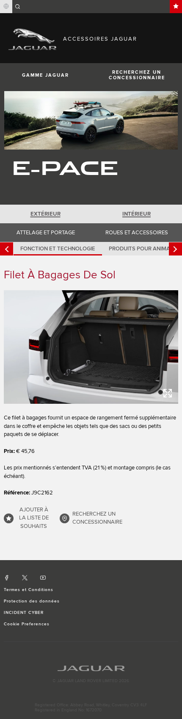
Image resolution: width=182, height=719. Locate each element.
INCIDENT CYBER (24, 612)
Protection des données (32, 601)
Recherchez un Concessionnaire (137, 75)
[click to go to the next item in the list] (175, 248)
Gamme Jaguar (45, 75)
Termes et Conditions (29, 589)
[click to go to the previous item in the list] (6, 248)
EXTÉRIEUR (45, 214)
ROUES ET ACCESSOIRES (136, 232)
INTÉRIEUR (136, 214)
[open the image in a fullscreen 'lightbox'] (91, 347)
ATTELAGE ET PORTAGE (46, 232)
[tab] (45, 214)
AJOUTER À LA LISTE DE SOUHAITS (34, 518)
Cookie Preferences (27, 624)
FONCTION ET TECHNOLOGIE (57, 248)
